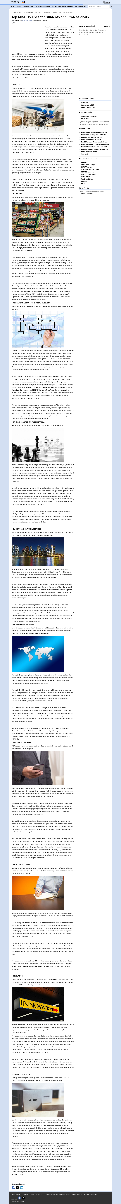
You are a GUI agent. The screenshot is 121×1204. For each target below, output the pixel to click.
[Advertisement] (27, 39)
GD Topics (85, 184)
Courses (107, 2)
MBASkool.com (20, 1201)
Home (13, 1194)
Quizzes (73, 1194)
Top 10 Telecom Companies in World (94, 142)
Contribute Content (52, 1194)
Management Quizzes (89, 116)
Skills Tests (85, 118)
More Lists (84, 154)
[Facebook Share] (13, 1188)
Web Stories (93, 1194)
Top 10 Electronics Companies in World (95, 144)
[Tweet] (17, 1188)
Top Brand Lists (87, 179)
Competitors (85, 177)
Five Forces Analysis (88, 174)
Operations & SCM (87, 105)
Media (68, 1194)
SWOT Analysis (86, 167)
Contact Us (26, 1194)
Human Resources (88, 107)
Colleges (62, 1194)
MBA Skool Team (27, 20)
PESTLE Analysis (87, 172)
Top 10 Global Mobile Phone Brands (94, 132)
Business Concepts (88, 165)
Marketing (84, 102)
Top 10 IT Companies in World (91, 137)
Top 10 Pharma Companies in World (94, 147)
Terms (32, 1194)
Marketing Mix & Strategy (90, 169)
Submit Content (86, 194)
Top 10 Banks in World (89, 151)
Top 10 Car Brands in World (91, 139)
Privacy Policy (40, 1194)
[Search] (111, 7)
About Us (107, 26)
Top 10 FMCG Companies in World (93, 135)
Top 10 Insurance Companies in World (94, 149)
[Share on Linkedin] (21, 1188)
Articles (84, 181)
